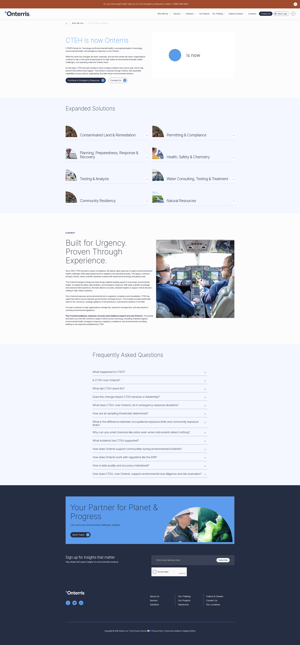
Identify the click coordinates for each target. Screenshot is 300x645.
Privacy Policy (157, 631)
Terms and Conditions (173, 631)
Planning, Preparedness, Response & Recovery (109, 155)
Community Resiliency (98, 200)
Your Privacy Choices (138, 631)
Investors (252, 14)
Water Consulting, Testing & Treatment (197, 179)
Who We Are (77, 23)
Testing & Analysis (94, 179)
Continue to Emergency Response (83, 80)
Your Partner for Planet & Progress (114, 512)
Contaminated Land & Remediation (108, 135)
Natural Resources (181, 200)
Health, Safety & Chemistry (188, 157)
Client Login (282, 14)
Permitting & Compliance (186, 135)
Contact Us (265, 14)
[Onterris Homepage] (66, 23)
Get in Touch (78, 535)
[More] (170, 14)
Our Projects (204, 14)
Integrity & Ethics (189, 631)
